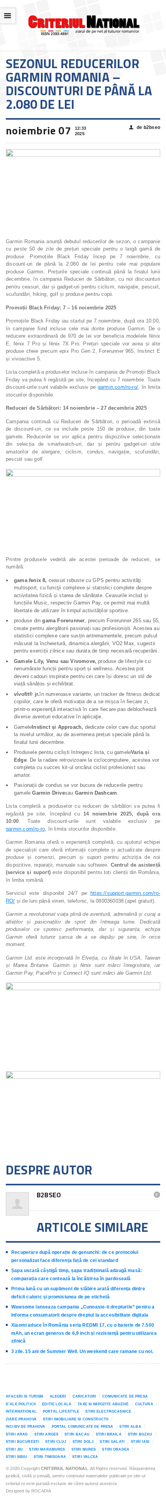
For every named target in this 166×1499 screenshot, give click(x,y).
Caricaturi (84, 1396)
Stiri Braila (109, 1434)
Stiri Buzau (140, 1434)
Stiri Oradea (115, 1449)
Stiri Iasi (140, 1442)
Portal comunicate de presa (82, 1427)
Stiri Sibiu (16, 1457)
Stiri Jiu (14, 1449)
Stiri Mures (83, 1449)
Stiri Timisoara (50, 1457)
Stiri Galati (112, 1442)
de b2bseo (144, 127)
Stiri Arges (46, 1434)
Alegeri (58, 1396)
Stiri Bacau (77, 1434)
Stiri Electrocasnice (108, 1411)
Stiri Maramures (47, 1449)
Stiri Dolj (83, 1442)
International (21, 1411)
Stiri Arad (17, 1434)
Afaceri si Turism (24, 1396)
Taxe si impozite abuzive (103, 1404)
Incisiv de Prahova (25, 1427)
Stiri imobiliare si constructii (75, 1419)
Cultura (144, 1404)
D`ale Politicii (21, 1404)
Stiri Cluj (55, 1442)
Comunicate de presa (125, 1396)
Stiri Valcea (85, 1457)
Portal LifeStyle (61, 1411)
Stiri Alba (130, 1427)
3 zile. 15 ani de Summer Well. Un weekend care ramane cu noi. (82, 1351)
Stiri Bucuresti (22, 1442)
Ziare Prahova (21, 1419)
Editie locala (56, 1404)
